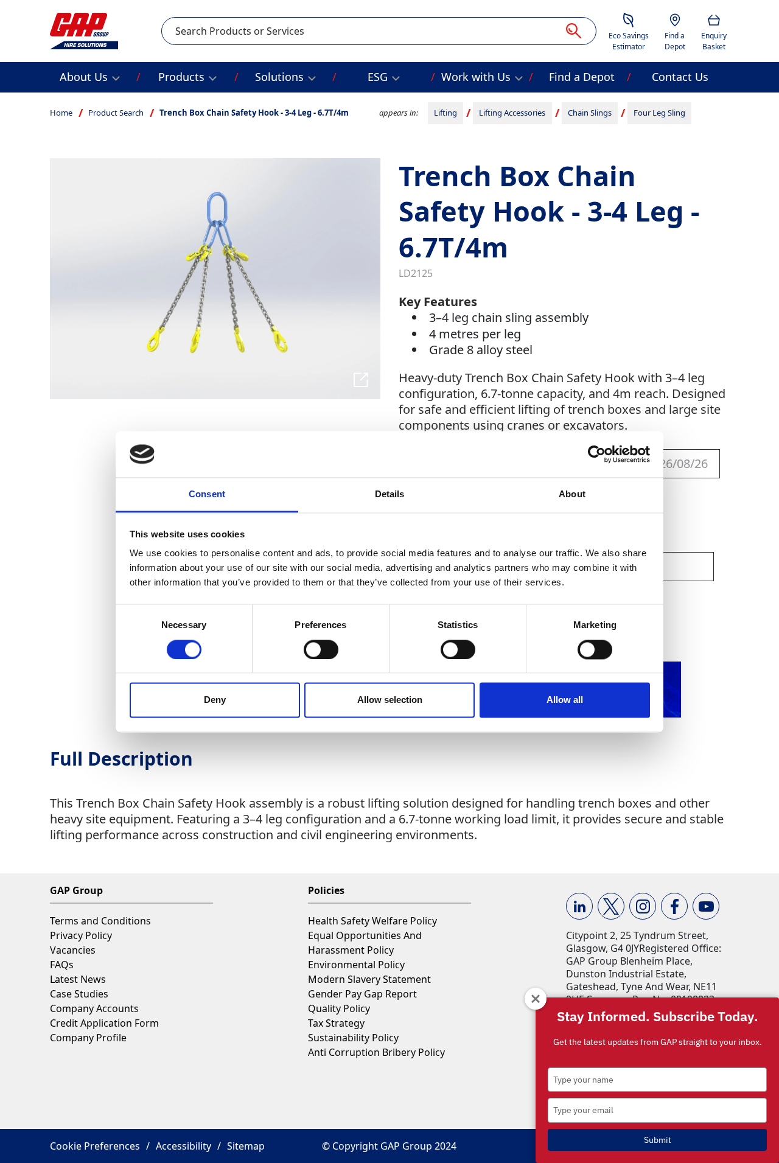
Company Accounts (94, 1008)
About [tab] (572, 494)
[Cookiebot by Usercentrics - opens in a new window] (596, 454)
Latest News (78, 979)
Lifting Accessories (512, 112)
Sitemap (246, 1146)
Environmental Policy (356, 964)
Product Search (116, 112)
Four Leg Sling (659, 112)
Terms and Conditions (100, 920)
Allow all (565, 700)
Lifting (445, 112)
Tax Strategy (336, 1023)
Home (61, 112)
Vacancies (73, 950)
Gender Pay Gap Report (362, 994)
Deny (215, 700)
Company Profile (88, 1037)
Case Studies (79, 994)
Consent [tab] (207, 494)
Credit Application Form (104, 1023)
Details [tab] (390, 494)
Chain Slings (590, 112)
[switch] (321, 649)
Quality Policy (339, 1008)
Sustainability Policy (353, 1037)
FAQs (62, 964)
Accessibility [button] (183, 1146)
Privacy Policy (81, 935)
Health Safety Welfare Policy (372, 920)
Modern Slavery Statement (369, 979)
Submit (657, 1139)
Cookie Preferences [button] (95, 1146)
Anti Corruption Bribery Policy (376, 1052)
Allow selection (389, 700)
